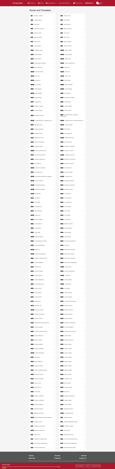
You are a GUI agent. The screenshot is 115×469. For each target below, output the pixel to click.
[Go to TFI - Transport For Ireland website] (99, 3)
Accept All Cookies (96, 465)
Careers (31, 455)
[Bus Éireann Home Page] (18, 3)
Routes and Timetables (40, 10)
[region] (57, 466)
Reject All (88, 465)
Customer (57, 458)
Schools (83, 455)
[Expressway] (89, 3)
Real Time (32, 458)
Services (57, 455)
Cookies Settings (79, 465)
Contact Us (82, 458)
